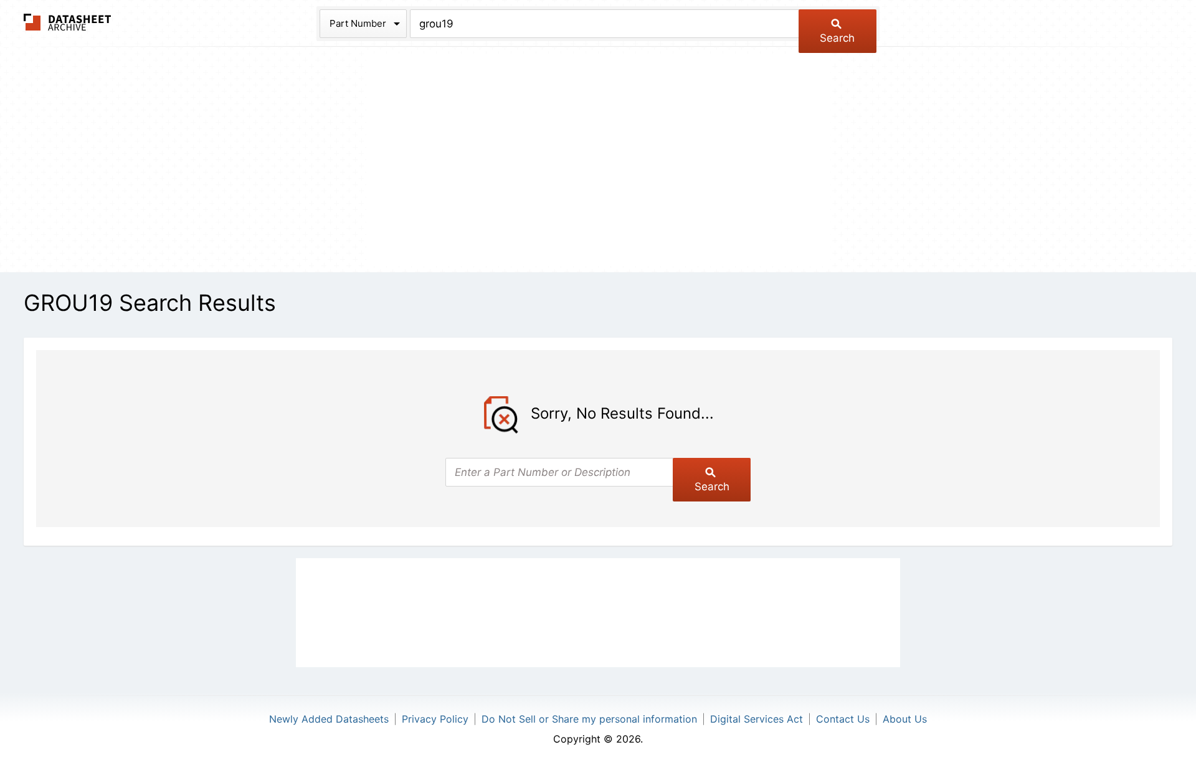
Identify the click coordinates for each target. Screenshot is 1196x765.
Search (837, 38)
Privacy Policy (435, 719)
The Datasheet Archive (68, 22)
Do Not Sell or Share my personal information (589, 719)
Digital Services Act (756, 719)
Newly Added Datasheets (329, 719)
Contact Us (843, 719)
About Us (905, 719)
